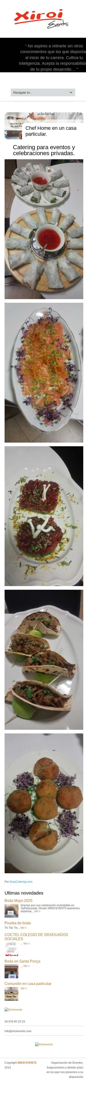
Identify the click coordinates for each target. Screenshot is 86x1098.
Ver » (37, 911)
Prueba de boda (18, 923)
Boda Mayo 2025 (18, 901)
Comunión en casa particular (28, 984)
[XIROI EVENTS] (43, 30)
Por (18, 881)
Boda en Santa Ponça (22, 961)
